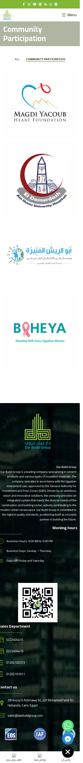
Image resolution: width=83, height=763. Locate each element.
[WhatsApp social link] (50, 4)
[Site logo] (7, 14)
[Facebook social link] (23, 4)
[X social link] (29, 4)
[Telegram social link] (56, 4)
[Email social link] (34, 4)
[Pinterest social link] (40, 4)
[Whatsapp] (68, 725)
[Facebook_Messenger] (68, 739)
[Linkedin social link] (45, 4)
